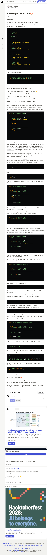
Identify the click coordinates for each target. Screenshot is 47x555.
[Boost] (2, 52)
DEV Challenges (10, 545)
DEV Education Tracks (26, 545)
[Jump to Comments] (2, 43)
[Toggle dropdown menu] (45, 409)
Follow (25, 454)
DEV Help (33, 545)
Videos (19, 545)
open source (16, 550)
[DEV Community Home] (1, 1)
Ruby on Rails (21, 551)
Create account (41, 1)
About (21, 546)
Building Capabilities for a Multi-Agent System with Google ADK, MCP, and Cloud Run (25, 431)
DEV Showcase (15, 546)
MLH (43, 546)
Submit (12, 400)
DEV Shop (39, 546)
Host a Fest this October (14, 530)
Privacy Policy (24, 548)
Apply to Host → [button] (10, 536)
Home (5, 545)
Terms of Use (30, 548)
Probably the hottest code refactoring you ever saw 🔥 (17, 481)
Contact (24, 546)
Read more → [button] (11, 443)
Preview (18, 400)
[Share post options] (2, 56)
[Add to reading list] (2, 48)
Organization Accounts (7, 546)
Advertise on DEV (39, 545)
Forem (10, 550)
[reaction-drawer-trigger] (2, 39)
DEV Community (6, 543)
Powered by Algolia (26, 1)
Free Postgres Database (31, 546)
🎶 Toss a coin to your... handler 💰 (13, 477)
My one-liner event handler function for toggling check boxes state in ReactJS (22, 472)
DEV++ (15, 545)
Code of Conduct (22, 404)
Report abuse (29, 404)
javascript (10, 16)
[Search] (5, 2)
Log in (34, 1)
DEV (28, 550)
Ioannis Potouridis (14, 6)
